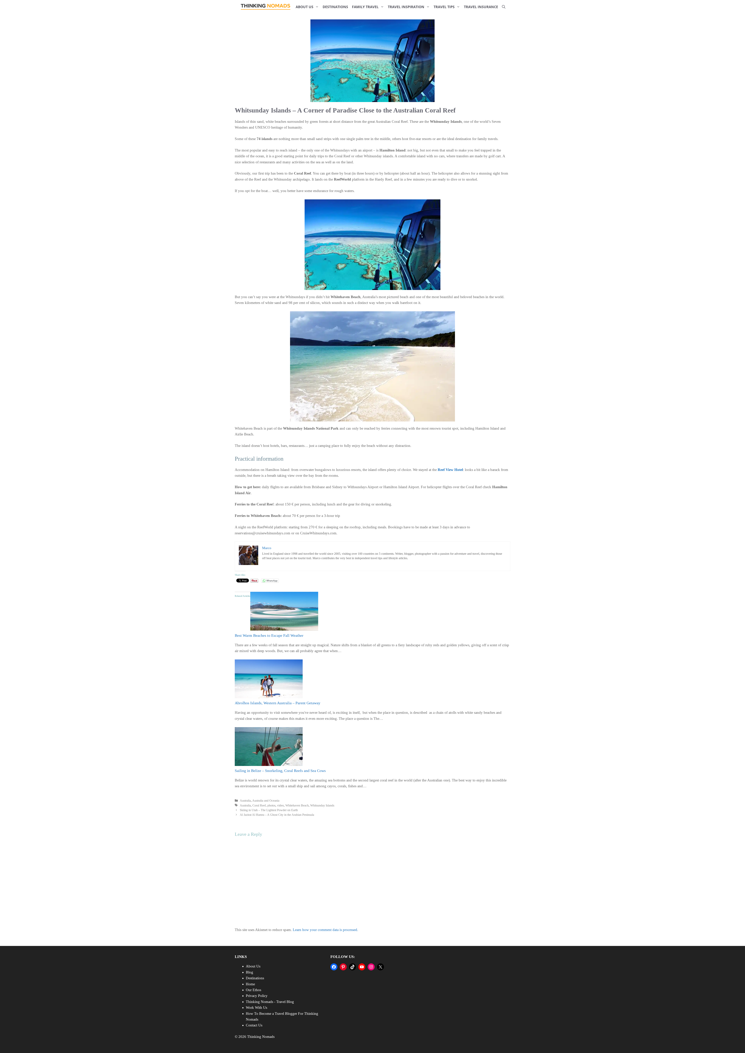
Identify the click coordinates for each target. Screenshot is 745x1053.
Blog (249, 972)
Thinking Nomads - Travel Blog (270, 1002)
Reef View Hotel (450, 470)
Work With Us (256, 1007)
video (280, 805)
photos (271, 805)
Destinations (335, 6)
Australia (245, 800)
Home (250, 984)
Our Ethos (253, 990)
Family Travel (365, 6)
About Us (304, 6)
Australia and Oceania (265, 800)
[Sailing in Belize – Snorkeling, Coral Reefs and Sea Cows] (269, 765)
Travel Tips (444, 6)
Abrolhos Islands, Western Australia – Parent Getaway (277, 703)
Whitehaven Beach (297, 805)
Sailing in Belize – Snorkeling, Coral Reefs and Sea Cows (280, 770)
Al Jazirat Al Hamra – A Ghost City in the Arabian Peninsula (277, 814)
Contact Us (254, 1025)
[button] (503, 7)
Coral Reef (259, 805)
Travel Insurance (481, 6)
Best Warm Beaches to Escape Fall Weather (269, 635)
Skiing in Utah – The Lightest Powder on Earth (269, 810)
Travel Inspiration (406, 6)
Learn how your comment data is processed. (325, 930)
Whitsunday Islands (322, 805)
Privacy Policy (257, 996)
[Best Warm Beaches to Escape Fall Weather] (284, 629)
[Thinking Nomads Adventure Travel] (266, 7)
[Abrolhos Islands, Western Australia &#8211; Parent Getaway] (269, 697)
